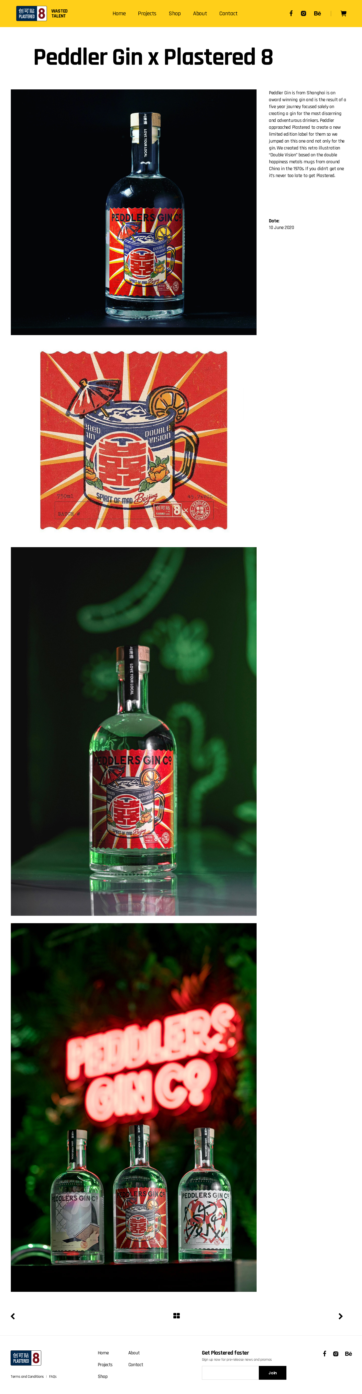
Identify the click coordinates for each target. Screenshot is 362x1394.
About (134, 1353)
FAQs (53, 1376)
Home (103, 1353)
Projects (105, 1364)
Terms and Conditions (27, 1376)
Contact (135, 1364)
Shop (103, 1376)
